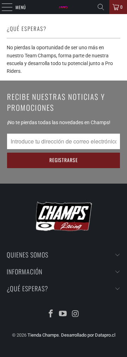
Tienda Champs (43, 335)
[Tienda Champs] (63, 7)
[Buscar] (101, 7)
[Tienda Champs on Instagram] (75, 314)
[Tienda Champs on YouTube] (63, 314)
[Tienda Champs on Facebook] (51, 314)
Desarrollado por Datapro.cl (88, 335)
